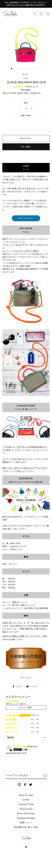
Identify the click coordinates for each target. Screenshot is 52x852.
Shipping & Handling (26, 818)
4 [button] (18, 69)
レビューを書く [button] (26, 707)
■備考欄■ (26, 115)
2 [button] (14, 69)
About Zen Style (26, 795)
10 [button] (32, 69)
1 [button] (11, 69)
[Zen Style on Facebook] (24, 784)
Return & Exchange (26, 813)
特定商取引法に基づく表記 (26, 827)
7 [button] (25, 69)
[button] (19, 87)
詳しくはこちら (26, 218)
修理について (26, 823)
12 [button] (36, 69)
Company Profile (26, 804)
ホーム (25, 74)
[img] (20, 747)
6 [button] (23, 69)
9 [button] (30, 69)
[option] (26, 3)
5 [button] (21, 69)
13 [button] (38, 69)
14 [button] (41, 69)
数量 (26, 103)
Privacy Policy (26, 809)
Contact (26, 800)
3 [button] (16, 69)
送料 (4, 93)
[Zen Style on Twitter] (30, 784)
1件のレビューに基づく (16, 704)
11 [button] (34, 69)
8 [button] (27, 69)
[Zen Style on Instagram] (19, 784)
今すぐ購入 (26, 147)
